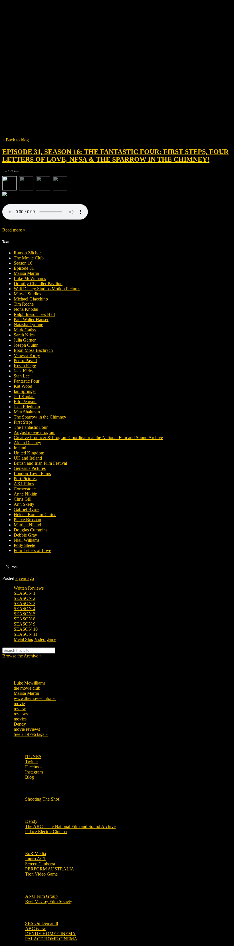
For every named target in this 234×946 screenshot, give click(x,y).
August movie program (34, 432)
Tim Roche (24, 304)
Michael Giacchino (31, 299)
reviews (21, 713)
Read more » (13, 230)
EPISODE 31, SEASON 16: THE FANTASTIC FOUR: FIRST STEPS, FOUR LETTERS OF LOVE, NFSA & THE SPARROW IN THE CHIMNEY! (115, 155)
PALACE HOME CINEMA (51, 938)
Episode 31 (24, 268)
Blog (29, 777)
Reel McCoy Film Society (48, 901)
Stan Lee (22, 375)
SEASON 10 (26, 629)
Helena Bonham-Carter (35, 514)
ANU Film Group (41, 896)
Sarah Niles (24, 334)
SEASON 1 (24, 593)
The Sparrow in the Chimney (40, 417)
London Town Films (32, 473)
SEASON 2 (24, 598)
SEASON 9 (24, 624)
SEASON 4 (24, 608)
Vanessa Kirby (27, 355)
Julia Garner (25, 340)
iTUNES (33, 756)
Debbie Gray (25, 535)
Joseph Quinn (26, 345)
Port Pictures (25, 478)
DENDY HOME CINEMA (50, 933)
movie (19, 703)
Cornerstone (25, 488)
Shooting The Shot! (42, 799)
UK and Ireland (28, 458)
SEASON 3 (24, 603)
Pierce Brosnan (27, 519)
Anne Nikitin (25, 494)
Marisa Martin (26, 273)
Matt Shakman (27, 411)
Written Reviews (29, 588)
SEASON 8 (24, 618)
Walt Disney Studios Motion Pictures (47, 288)
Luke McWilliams (30, 278)
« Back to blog (15, 139)
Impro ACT (35, 858)
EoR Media (35, 853)
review (20, 708)
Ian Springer (25, 391)
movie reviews (27, 729)
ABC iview (35, 928)
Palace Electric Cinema (46, 831)
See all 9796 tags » (31, 734)
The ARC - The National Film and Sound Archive (70, 826)
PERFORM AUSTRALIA (49, 868)
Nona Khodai (26, 309)
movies (20, 718)
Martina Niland (27, 524)
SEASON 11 (25, 634)
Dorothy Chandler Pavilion (38, 283)
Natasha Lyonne (28, 324)
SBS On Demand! (41, 923)
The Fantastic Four (31, 427)
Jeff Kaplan (24, 396)
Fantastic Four (26, 381)
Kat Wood (23, 386)
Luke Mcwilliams (29, 683)
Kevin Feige (25, 365)
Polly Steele (24, 545)
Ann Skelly (24, 504)
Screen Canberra (40, 863)
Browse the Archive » (22, 655)
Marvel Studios (27, 293)
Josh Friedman (27, 406)
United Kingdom (29, 452)
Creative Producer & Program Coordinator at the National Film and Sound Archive (88, 437)
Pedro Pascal (25, 360)
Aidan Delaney (27, 442)
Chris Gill (22, 499)
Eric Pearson (25, 401)
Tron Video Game (41, 874)
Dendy (20, 724)
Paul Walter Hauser (31, 319)
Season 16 (23, 263)
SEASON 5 (24, 613)
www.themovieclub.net (35, 698)
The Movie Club (105, 59)
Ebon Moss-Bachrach (33, 350)
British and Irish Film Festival (40, 463)
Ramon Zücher (27, 252)
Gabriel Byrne (26, 509)
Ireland (20, 447)
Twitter (31, 761)
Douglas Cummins (30, 529)
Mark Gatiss (25, 329)
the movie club (27, 688)
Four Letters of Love (32, 550)
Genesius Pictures (30, 468)
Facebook (34, 766)
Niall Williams (26, 540)
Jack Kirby (23, 370)
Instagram (34, 772)
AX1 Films (24, 483)
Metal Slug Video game (35, 639)
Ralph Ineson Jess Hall (34, 314)
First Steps (23, 422)
